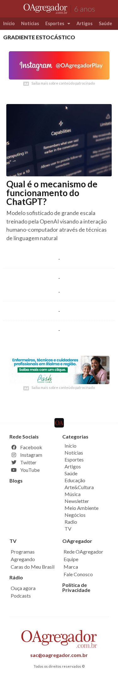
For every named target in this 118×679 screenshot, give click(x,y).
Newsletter (77, 501)
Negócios (75, 515)
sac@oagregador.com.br (59, 655)
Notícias (30, 23)
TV (68, 529)
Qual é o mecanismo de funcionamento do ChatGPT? (52, 193)
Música (73, 494)
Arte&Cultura (79, 487)
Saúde (105, 23)
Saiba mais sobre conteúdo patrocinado (63, 83)
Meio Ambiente (81, 508)
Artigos (84, 23)
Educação (75, 480)
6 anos (84, 8)
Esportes (54, 23)
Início (9, 23)
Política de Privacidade (76, 587)
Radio (71, 522)
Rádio (16, 577)
